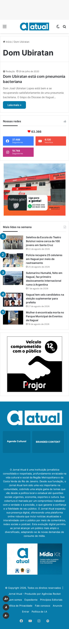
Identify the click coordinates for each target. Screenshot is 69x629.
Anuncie (57, 605)
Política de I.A (39, 611)
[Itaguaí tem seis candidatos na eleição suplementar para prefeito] (13, 300)
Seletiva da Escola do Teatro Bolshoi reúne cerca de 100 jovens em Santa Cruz (43, 241)
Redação (10, 71)
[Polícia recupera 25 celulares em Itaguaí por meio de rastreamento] (13, 260)
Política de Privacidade (19, 605)
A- (6, 615)
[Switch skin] (58, 28)
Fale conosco (42, 605)
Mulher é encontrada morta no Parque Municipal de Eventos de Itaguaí (45, 316)
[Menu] (4, 28)
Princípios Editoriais (51, 599)
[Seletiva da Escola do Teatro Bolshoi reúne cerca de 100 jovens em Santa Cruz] (13, 242)
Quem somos (14, 599)
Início (8, 41)
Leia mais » (14, 105)
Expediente (31, 599)
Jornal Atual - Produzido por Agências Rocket (34, 593)
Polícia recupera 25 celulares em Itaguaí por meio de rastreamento (44, 258)
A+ (6, 599)
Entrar (25, 611)
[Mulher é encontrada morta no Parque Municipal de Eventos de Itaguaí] (13, 318)
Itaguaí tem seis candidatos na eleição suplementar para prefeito (45, 298)
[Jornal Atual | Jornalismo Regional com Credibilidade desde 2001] (34, 26)
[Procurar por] (64, 28)
